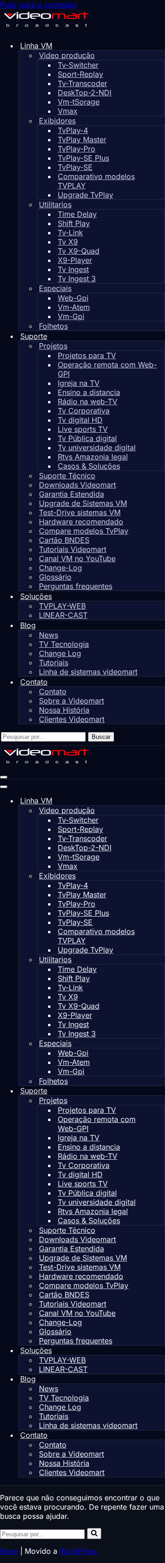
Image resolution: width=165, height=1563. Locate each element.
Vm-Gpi (71, 316)
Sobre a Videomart (71, 700)
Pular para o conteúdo (38, 4)
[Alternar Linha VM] (160, 801)
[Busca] (94, 1533)
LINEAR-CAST (63, 615)
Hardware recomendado (81, 521)
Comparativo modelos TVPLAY (96, 181)
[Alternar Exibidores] (160, 876)
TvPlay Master (82, 139)
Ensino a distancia (89, 392)
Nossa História (64, 710)
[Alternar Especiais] (160, 1043)
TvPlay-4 (73, 130)
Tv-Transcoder (82, 83)
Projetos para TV (87, 355)
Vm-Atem (74, 307)
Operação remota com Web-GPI (107, 369)
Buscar (101, 736)
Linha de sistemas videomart (88, 671)
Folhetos (53, 326)
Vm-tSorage (78, 101)
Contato (52, 691)
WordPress (78, 1551)
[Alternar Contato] (160, 1435)
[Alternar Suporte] (160, 1091)
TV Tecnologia (64, 644)
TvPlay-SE (75, 167)
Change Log (60, 653)
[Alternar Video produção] (160, 810)
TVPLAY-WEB (62, 605)
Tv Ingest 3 (77, 278)
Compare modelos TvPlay (83, 530)
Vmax (67, 111)
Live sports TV (83, 429)
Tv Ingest (73, 269)
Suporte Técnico (67, 475)
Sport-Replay (80, 74)
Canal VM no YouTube (77, 558)
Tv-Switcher (78, 65)
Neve (9, 1551)
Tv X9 (68, 241)
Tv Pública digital (87, 438)
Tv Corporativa (84, 410)
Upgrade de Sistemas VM (83, 503)
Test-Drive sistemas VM (80, 512)
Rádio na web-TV (87, 401)
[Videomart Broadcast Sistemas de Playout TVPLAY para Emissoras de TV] (46, 28)
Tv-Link (70, 232)
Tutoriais (53, 662)
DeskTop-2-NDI (84, 92)
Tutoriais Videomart (72, 549)
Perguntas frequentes (75, 586)
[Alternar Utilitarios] (160, 960)
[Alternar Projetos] (160, 1100)
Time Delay (77, 214)
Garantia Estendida (71, 494)
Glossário (55, 576)
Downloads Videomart (77, 484)
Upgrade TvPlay (85, 194)
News (48, 634)
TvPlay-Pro (76, 148)
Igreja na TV (78, 383)
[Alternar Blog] (160, 1379)
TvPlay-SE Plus (83, 158)
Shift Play (74, 223)
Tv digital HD (80, 419)
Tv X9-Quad (78, 251)
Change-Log (60, 567)
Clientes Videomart (71, 719)
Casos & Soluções (89, 466)
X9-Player (75, 260)
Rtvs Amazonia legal (93, 456)
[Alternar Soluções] (160, 1350)
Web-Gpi (73, 297)
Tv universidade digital (97, 447)
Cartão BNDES (64, 540)
